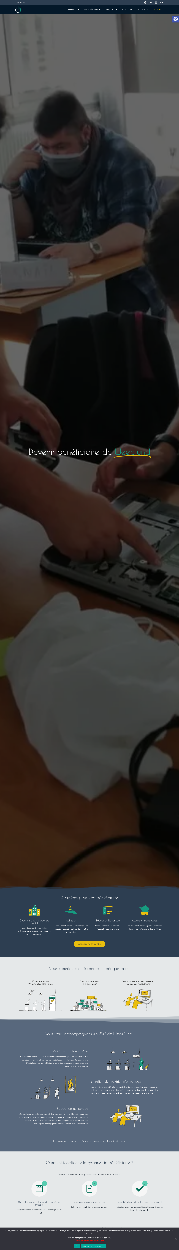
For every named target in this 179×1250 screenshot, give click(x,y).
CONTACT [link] (143, 9)
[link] (175, 19)
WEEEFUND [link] (71, 9)
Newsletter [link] (20, 2)
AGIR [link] (155, 9)
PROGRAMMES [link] (91, 9)
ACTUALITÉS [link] (127, 9)
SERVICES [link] (110, 9)
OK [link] (77, 1246)
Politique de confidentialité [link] (93, 1246)
